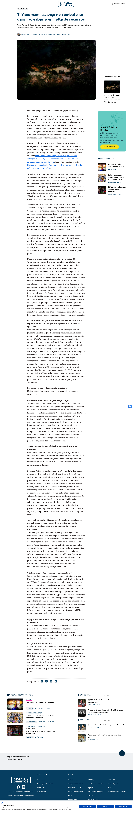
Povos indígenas (113, 784)
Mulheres (90, 795)
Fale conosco (41, 787)
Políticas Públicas (113, 780)
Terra (109, 787)
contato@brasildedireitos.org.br (21, 791)
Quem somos (41, 780)
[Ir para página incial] (21, 780)
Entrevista (22, 8)
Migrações (91, 787)
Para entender (31, 721)
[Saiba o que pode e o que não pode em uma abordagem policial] (32, 717)
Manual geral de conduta (45, 784)
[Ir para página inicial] (66, 4)
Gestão (70, 795)
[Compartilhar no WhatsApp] (56, 681)
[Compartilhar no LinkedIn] (51, 681)
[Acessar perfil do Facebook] (18, 787)
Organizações (41, 791)
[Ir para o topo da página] (122, 753)
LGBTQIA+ (29, 699)
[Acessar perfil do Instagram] (23, 787)
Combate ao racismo (74, 780)
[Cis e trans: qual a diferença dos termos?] (32, 704)
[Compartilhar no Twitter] (46, 681)
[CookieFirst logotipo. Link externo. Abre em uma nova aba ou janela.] (2, 803)
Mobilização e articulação (95, 791)
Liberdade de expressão (95, 784)
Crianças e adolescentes (35, 726)
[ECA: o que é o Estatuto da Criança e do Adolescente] (32, 731)
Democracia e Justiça (34, 713)
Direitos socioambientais (75, 791)
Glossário (30, 708)
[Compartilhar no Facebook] (42, 681)
